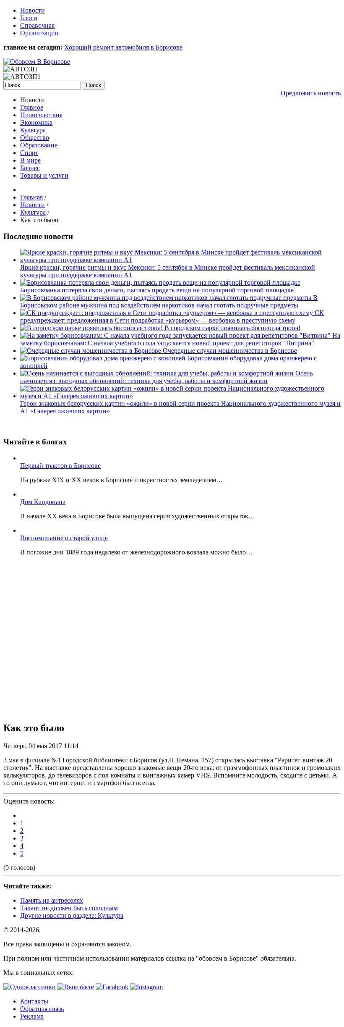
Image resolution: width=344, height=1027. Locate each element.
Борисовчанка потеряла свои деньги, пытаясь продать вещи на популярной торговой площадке (157, 290)
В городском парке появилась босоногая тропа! (232, 327)
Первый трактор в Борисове (60, 465)
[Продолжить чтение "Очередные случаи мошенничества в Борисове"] (91, 350)
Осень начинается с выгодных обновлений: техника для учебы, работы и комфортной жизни (166, 377)
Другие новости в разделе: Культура (71, 915)
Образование (38, 145)
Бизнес (30, 167)
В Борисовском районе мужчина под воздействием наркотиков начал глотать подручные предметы (169, 301)
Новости (32, 10)
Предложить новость (311, 93)
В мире (30, 160)
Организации (39, 33)
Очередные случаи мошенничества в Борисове (230, 350)
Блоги (28, 17)
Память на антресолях (51, 900)
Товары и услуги (44, 175)
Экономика (36, 122)
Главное (31, 107)
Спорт (29, 152)
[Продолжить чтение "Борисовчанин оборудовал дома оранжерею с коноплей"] (103, 358)
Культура (33, 130)
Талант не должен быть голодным (69, 907)
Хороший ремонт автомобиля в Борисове (123, 47)
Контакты (34, 1001)
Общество (34, 137)
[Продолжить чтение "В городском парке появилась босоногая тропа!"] (92, 327)
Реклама (32, 1016)
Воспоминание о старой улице (64, 537)
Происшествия (41, 114)
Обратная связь (42, 1008)
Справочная (37, 25)
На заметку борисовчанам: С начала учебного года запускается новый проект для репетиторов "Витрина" (180, 339)
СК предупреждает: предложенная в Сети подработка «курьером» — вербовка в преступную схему (172, 316)
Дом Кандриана (42, 501)
